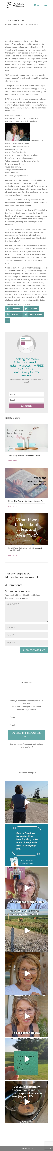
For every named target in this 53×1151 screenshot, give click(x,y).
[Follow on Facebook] (19, 690)
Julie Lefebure (13, 24)
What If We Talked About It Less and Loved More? (25, 549)
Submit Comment (33, 650)
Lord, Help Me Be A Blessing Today (24, 456)
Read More (12, 461)
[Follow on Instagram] (29, 690)
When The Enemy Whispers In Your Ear (26, 501)
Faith (36, 24)
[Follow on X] (24, 690)
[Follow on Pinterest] (34, 690)
